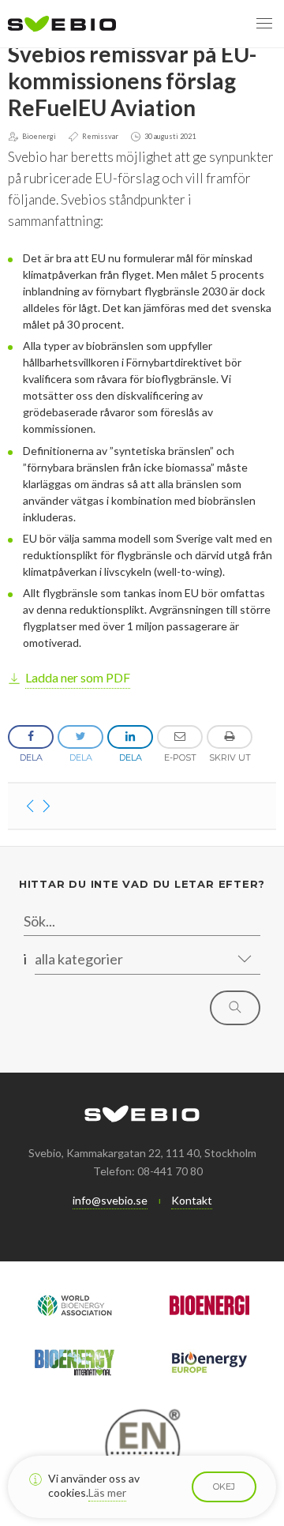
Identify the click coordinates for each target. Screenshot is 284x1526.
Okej (224, 1486)
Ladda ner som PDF (77, 677)
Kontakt (191, 1200)
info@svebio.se (110, 1200)
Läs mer (107, 1492)
